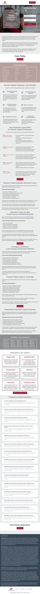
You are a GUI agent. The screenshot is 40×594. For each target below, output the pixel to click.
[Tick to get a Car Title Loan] (35, 10)
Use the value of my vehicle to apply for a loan (30, 10)
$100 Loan (6, 340)
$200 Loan (12, 340)
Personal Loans (10, 369)
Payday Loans (11, 357)
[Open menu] (37, 2)
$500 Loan (32, 340)
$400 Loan (25, 340)
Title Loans (29, 369)
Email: (25, 18)
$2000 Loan (12, 343)
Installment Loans (29, 357)
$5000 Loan (32, 343)
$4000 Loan (25, 343)
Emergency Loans (29, 382)
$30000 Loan (26, 346)
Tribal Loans (10, 382)
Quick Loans (12, 592)
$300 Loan (19, 340)
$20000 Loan (13, 346)
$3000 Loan (19, 343)
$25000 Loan (19, 346)
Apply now (30, 24)
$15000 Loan (6, 346)
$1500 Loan (6, 343)
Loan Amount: (27, 14)
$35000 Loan (32, 346)
